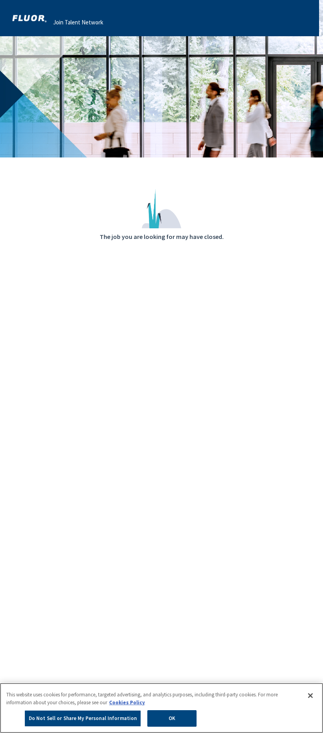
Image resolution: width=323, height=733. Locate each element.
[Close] (310, 695)
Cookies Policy (127, 702)
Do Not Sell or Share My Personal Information (83, 718)
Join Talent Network (78, 22)
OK (172, 718)
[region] (161, 708)
